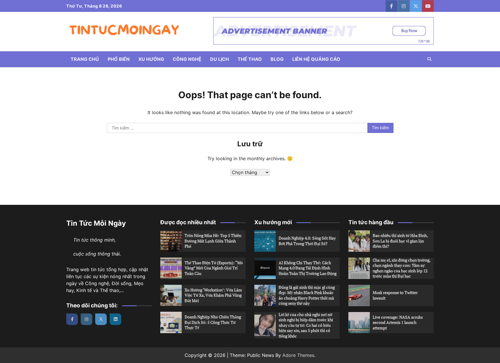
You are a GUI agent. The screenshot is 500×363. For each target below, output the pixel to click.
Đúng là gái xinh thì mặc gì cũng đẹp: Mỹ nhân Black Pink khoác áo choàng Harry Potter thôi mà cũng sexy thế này (307, 295)
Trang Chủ (85, 59)
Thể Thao (250, 59)
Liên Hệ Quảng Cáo (316, 59)
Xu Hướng (151, 59)
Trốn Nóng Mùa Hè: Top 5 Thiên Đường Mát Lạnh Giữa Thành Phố (213, 241)
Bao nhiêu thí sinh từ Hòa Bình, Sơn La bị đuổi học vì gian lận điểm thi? (400, 241)
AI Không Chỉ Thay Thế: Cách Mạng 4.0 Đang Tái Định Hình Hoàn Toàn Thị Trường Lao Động (308, 268)
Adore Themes (298, 355)
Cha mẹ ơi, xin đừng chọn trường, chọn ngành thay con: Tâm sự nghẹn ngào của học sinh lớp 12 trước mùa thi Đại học (402, 268)
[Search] (429, 59)
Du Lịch (219, 59)
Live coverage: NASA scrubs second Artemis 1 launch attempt (398, 322)
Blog (277, 59)
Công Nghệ (187, 59)
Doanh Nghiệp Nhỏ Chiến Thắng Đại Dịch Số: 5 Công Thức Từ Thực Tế (213, 322)
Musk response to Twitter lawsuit (395, 295)
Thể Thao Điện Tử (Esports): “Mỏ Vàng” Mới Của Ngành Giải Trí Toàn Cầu (214, 268)
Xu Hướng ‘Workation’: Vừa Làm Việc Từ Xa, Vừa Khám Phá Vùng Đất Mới (213, 295)
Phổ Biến (119, 59)
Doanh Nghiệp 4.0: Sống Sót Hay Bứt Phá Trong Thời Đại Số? (307, 240)
